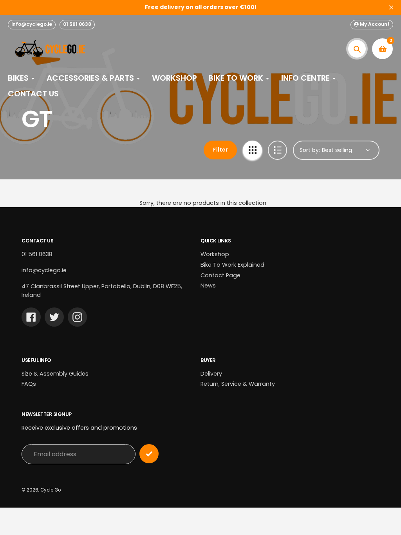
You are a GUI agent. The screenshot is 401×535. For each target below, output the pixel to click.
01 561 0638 (77, 24)
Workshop (214, 254)
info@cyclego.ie (31, 24)
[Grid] (252, 150)
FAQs (29, 384)
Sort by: (310, 150)
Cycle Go (50, 490)
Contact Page (220, 275)
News (208, 285)
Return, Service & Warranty (237, 384)
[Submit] (149, 453)
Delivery (211, 374)
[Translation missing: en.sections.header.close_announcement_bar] (391, 7)
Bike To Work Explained (232, 265)
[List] (277, 150)
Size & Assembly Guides (55, 374)
